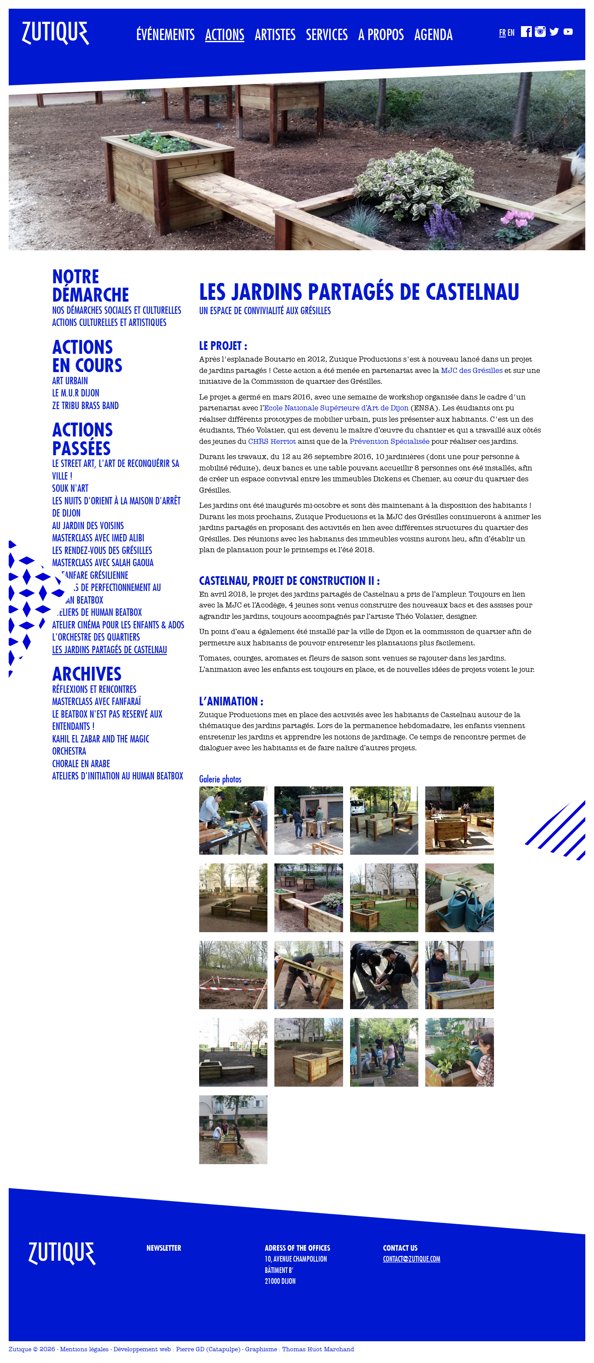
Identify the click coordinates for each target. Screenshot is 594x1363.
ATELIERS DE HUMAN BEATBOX (97, 611)
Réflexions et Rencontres (94, 688)
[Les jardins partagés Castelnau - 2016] (233, 897)
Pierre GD (190, 1349)
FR (502, 32)
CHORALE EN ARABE (81, 763)
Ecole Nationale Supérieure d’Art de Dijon (336, 407)
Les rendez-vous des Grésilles (102, 550)
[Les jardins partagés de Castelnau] (384, 1052)
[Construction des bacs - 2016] (233, 820)
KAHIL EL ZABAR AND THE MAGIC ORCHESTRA (100, 745)
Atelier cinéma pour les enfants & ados (118, 624)
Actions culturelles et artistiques (109, 322)
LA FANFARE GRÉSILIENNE (90, 574)
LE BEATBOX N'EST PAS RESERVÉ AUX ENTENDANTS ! (107, 720)
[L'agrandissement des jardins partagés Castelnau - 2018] (384, 897)
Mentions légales (84, 1349)
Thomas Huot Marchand (318, 1349)
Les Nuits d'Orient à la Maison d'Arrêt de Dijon (116, 507)
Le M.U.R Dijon (75, 392)
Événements (165, 34)
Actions (224, 34)
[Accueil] (49, 28)
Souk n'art (70, 487)
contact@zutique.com (411, 1259)
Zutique (20, 1349)
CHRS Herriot (272, 441)
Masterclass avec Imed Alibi (98, 537)
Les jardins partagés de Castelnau (109, 649)
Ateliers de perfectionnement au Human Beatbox (106, 593)
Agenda (433, 34)
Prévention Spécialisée (390, 441)
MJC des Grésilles (472, 370)
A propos (381, 34)
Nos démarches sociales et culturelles (116, 309)
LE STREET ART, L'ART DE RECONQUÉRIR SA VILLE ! (115, 469)
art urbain (70, 380)
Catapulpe (223, 1349)
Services (327, 34)
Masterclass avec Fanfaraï (96, 701)
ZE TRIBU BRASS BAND (85, 405)
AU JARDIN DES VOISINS (88, 525)
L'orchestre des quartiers (96, 636)
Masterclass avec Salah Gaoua (103, 562)
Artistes (275, 34)
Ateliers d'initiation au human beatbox (117, 775)
